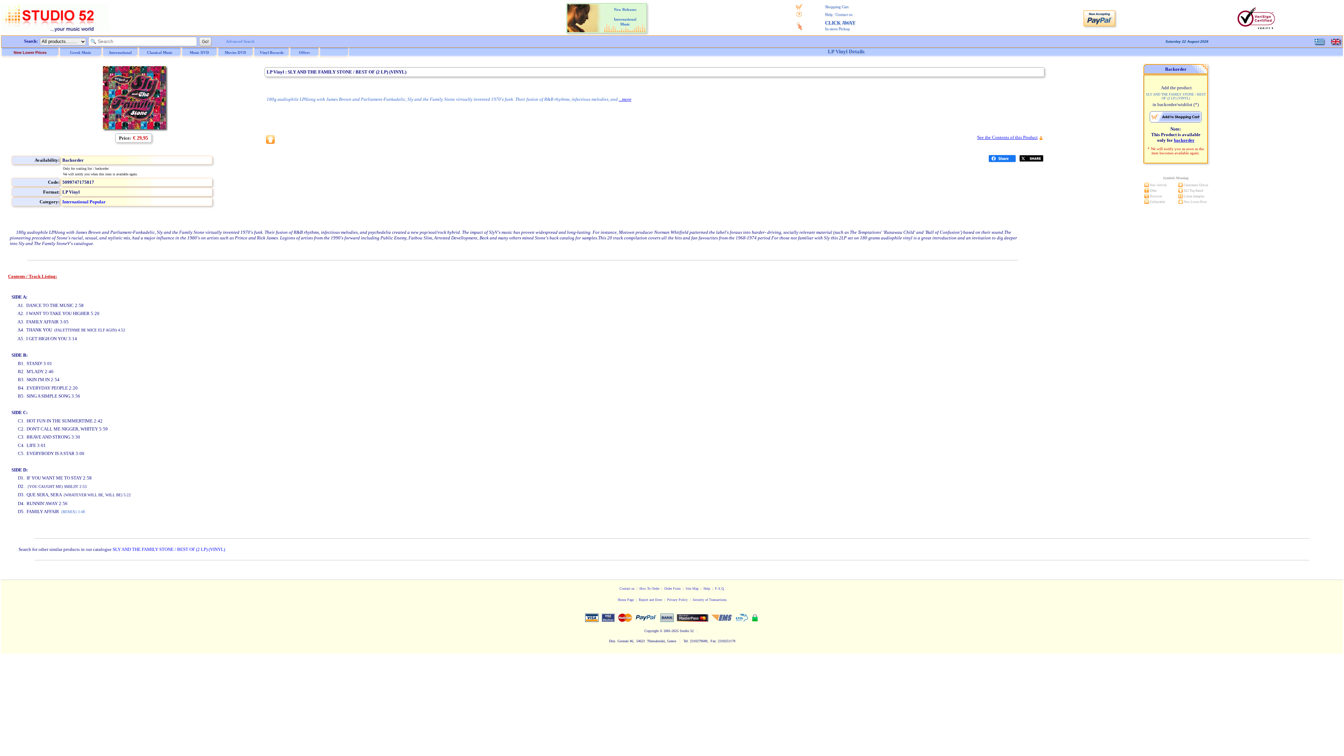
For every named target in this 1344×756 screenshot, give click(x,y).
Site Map (692, 588)
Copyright (651, 631)
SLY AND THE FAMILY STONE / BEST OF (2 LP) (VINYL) (169, 549)
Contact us (843, 14)
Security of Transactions (710, 600)
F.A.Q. (720, 588)
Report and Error (650, 600)
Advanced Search (240, 41)
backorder (1184, 140)
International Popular (84, 201)
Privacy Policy (677, 600)
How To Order (649, 588)
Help (829, 14)
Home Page (626, 600)
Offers (304, 52)
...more (625, 99)
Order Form (672, 588)
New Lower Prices (30, 52)
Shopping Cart (836, 7)
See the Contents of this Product (1007, 137)
